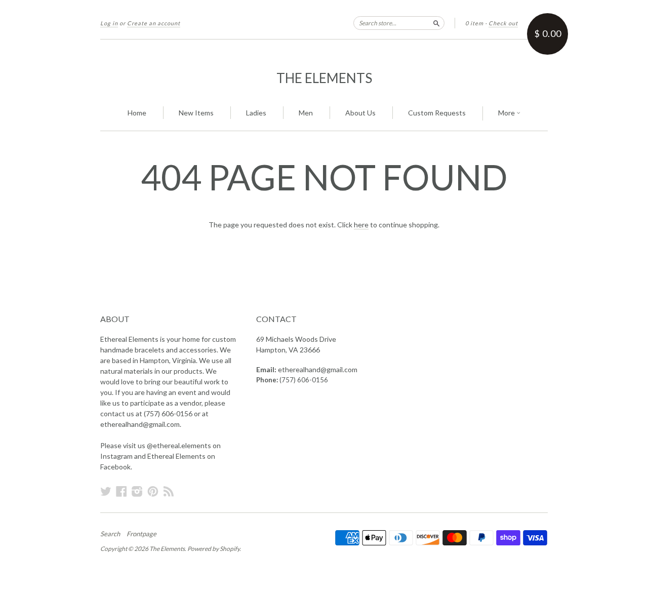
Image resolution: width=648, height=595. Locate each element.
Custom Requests (437, 112)
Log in (109, 23)
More (507, 112)
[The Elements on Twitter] (105, 491)
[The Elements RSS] (168, 491)
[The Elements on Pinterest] (152, 491)
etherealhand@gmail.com (317, 369)
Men (306, 112)
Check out (503, 23)
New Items (196, 112)
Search (110, 533)
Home (137, 112)
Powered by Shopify (213, 548)
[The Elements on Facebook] (121, 491)
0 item (474, 23)
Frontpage (141, 533)
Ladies (256, 112)
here (361, 224)
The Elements (324, 78)
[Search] (436, 23)
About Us (360, 112)
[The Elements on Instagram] (137, 491)
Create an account (153, 23)
